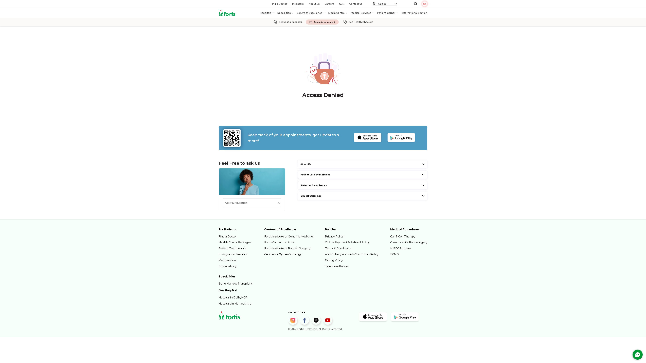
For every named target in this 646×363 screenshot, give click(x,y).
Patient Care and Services (315, 174)
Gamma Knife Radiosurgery (408, 242)
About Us (305, 164)
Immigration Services (233, 254)
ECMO (394, 254)
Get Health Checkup (360, 22)
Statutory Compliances (313, 185)
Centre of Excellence (309, 12)
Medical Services (361, 12)
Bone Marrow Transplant (235, 283)
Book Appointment (324, 22)
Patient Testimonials (232, 248)
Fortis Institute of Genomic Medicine (288, 236)
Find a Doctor (279, 3)
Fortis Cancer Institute (279, 242)
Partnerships (227, 260)
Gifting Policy (334, 260)
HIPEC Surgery (400, 248)
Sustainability (227, 266)
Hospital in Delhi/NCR (233, 297)
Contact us (355, 3)
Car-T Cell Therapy (402, 236)
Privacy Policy (334, 236)
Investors (298, 3)
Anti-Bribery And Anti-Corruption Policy (351, 254)
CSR (341, 3)
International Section (414, 12)
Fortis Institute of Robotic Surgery (287, 248)
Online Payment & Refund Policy (347, 242)
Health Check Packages (235, 242)
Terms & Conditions (338, 248)
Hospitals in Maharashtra (235, 303)
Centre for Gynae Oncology (283, 254)
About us (314, 3)
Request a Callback (290, 22)
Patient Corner (386, 12)
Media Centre (336, 12)
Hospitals (265, 12)
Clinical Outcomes (310, 196)
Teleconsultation (336, 266)
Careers (329, 3)
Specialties (284, 12)
